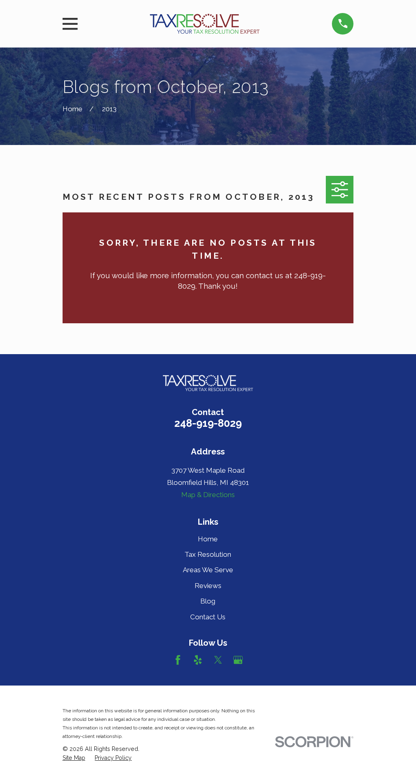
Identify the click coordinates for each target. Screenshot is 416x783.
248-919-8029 (208, 423)
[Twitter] (218, 660)
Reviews (208, 586)
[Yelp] (198, 660)
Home (208, 539)
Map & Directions (208, 495)
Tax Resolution (207, 554)
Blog (207, 601)
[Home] (205, 24)
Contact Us (207, 617)
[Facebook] (178, 660)
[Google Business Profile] (238, 660)
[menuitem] (74, 758)
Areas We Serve (208, 570)
